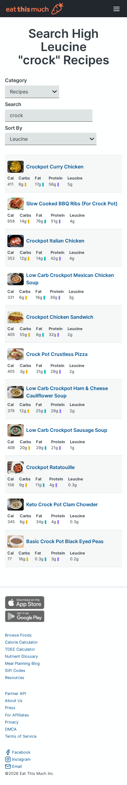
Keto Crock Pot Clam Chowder (62, 504)
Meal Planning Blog (22, 663)
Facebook (21, 752)
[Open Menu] (116, 8)
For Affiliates (17, 715)
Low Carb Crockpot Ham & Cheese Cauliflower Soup (67, 392)
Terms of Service (20, 736)
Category (16, 80)
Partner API (15, 693)
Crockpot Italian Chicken (55, 241)
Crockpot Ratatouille (50, 467)
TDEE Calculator (20, 649)
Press (10, 707)
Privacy (11, 722)
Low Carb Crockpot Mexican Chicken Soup (70, 279)
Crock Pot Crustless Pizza (57, 354)
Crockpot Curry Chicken (55, 167)
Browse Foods (18, 635)
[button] (32, 91)
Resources (14, 677)
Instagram (21, 759)
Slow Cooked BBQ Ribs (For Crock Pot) (71, 203)
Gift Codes (15, 670)
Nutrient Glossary (21, 656)
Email (17, 766)
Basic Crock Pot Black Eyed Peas (65, 541)
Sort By (13, 128)
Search (13, 104)
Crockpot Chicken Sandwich (59, 317)
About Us (14, 700)
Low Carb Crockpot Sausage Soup (66, 430)
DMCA (11, 729)
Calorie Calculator (21, 642)
